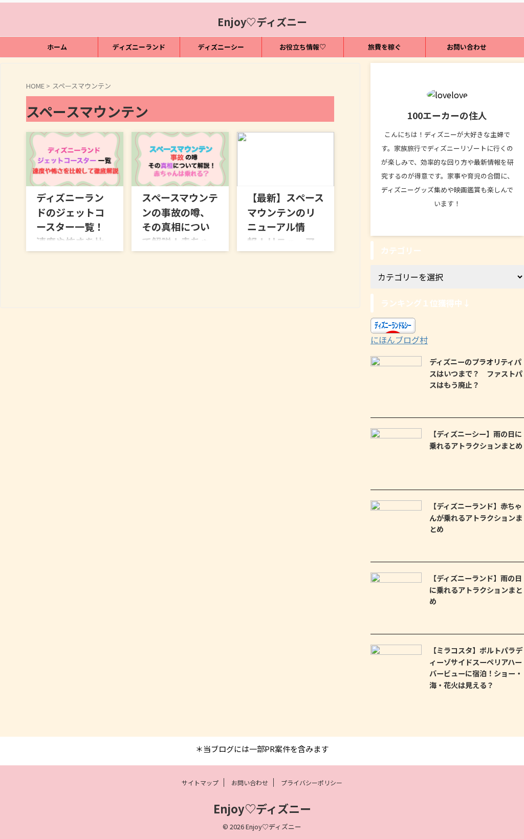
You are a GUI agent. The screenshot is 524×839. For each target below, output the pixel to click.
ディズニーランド (139, 47)
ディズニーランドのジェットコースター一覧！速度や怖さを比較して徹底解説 (70, 226)
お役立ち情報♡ (302, 47)
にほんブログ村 (399, 340)
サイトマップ (200, 782)
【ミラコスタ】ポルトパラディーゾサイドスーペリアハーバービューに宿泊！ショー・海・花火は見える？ (475, 667)
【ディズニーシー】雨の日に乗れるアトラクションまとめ (475, 439)
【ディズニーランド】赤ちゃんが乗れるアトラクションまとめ (475, 517)
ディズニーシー (221, 47)
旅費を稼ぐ (384, 47)
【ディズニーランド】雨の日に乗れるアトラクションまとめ (475, 589)
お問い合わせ (467, 47)
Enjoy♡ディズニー (262, 21)
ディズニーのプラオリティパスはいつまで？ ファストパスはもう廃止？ (475, 373)
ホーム (57, 47)
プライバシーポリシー (311, 782)
